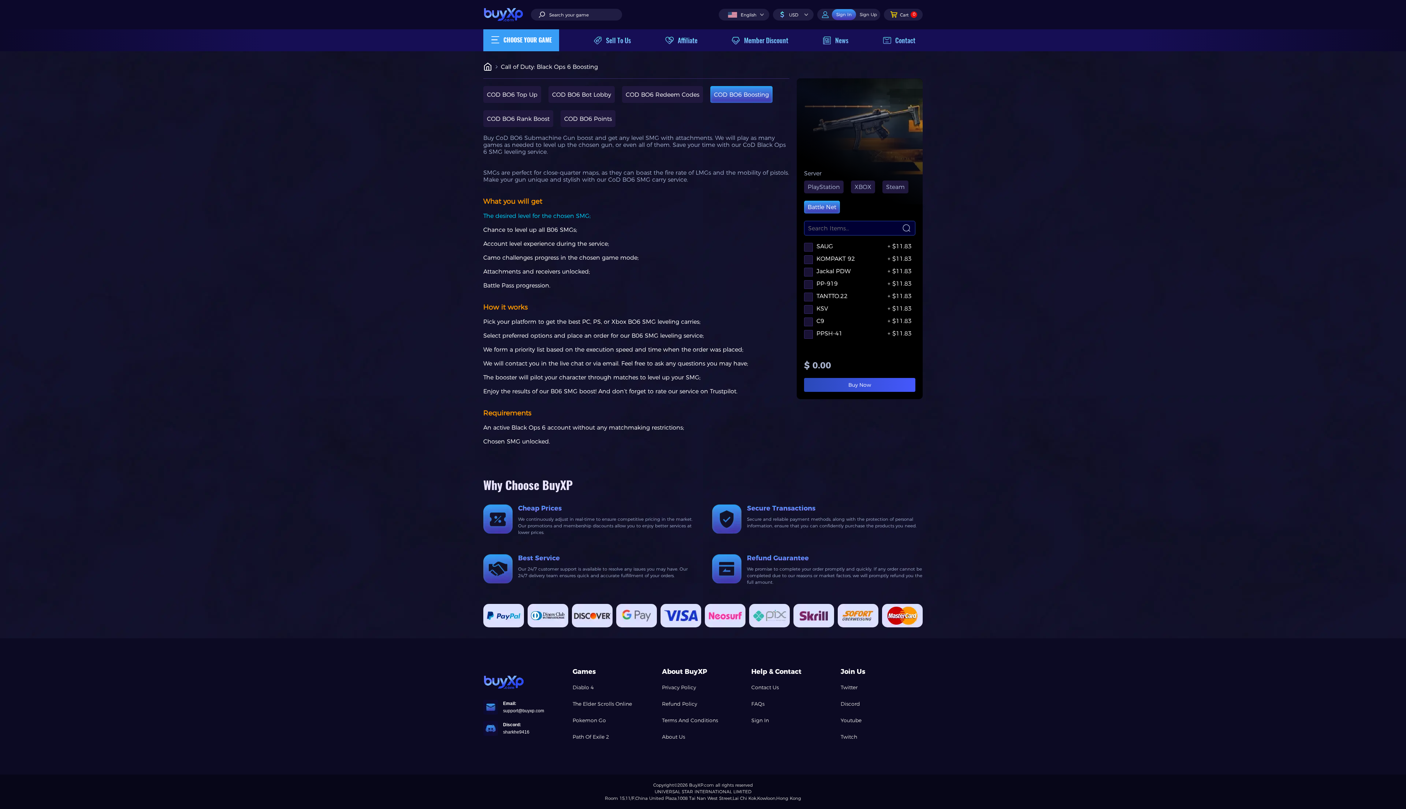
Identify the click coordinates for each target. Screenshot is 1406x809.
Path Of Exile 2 (591, 737)
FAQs (758, 704)
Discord (850, 704)
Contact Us (765, 687)
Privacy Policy (679, 687)
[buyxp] (507, 14)
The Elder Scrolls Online (602, 704)
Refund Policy (679, 704)
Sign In (760, 720)
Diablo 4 (583, 687)
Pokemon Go (589, 720)
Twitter (849, 687)
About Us (673, 737)
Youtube (851, 720)
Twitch (849, 737)
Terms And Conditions (690, 720)
